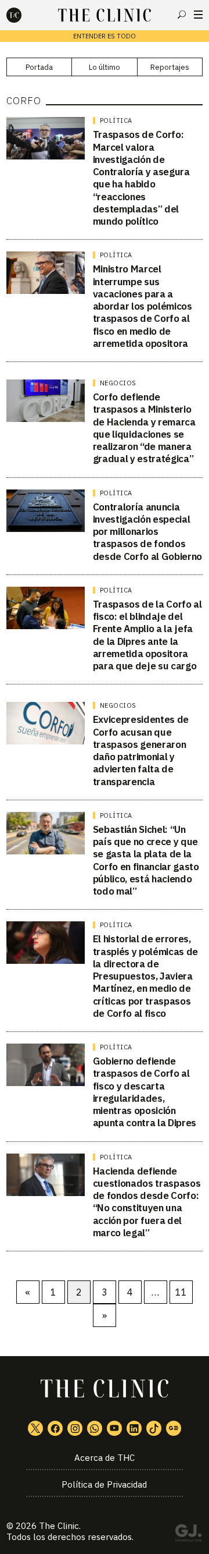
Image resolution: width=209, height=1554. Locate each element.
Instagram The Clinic (74, 1428)
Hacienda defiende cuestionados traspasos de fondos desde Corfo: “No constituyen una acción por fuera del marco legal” (147, 1202)
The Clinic (59, 1525)
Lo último (104, 67)
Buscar (182, 14)
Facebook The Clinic (55, 1428)
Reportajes (169, 67)
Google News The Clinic (173, 1428)
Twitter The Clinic (35, 1428)
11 (181, 1292)
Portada (39, 67)
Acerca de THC (104, 1457)
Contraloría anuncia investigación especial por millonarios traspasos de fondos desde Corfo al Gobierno (147, 532)
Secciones (198, 14)
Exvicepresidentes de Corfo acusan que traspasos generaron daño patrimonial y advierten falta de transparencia (141, 750)
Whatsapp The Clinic (94, 1428)
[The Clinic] (23, 15)
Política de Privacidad (104, 1484)
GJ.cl (188, 1534)
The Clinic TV (114, 1428)
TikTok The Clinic (153, 1428)
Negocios (118, 383)
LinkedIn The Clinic (134, 1428)
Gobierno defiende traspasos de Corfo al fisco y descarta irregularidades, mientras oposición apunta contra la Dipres (144, 1092)
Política (116, 120)
